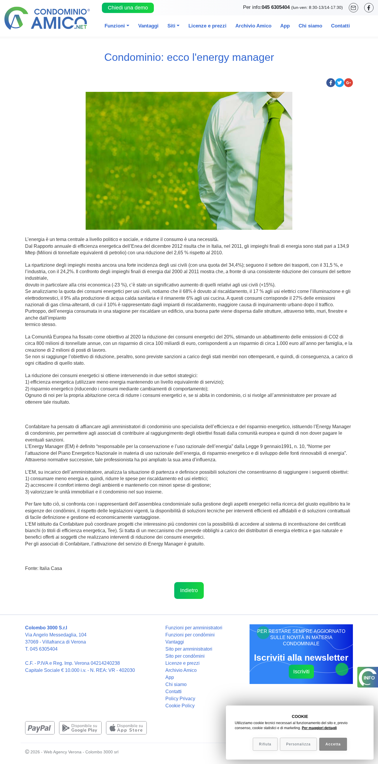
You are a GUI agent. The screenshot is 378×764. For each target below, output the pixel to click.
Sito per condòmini (185, 656)
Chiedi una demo (128, 8)
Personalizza (298, 744)
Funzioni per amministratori (193, 627)
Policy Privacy (180, 698)
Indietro (189, 590)
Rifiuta (265, 744)
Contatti (340, 26)
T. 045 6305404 (41, 648)
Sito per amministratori (188, 648)
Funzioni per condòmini (190, 634)
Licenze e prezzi (207, 26)
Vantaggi (148, 26)
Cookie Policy (180, 705)
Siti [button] (171, 26)
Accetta (333, 744)
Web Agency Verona (63, 752)
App (285, 26)
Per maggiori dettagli (319, 728)
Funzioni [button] (115, 26)
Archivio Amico (253, 26)
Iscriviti (301, 671)
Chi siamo (310, 26)
